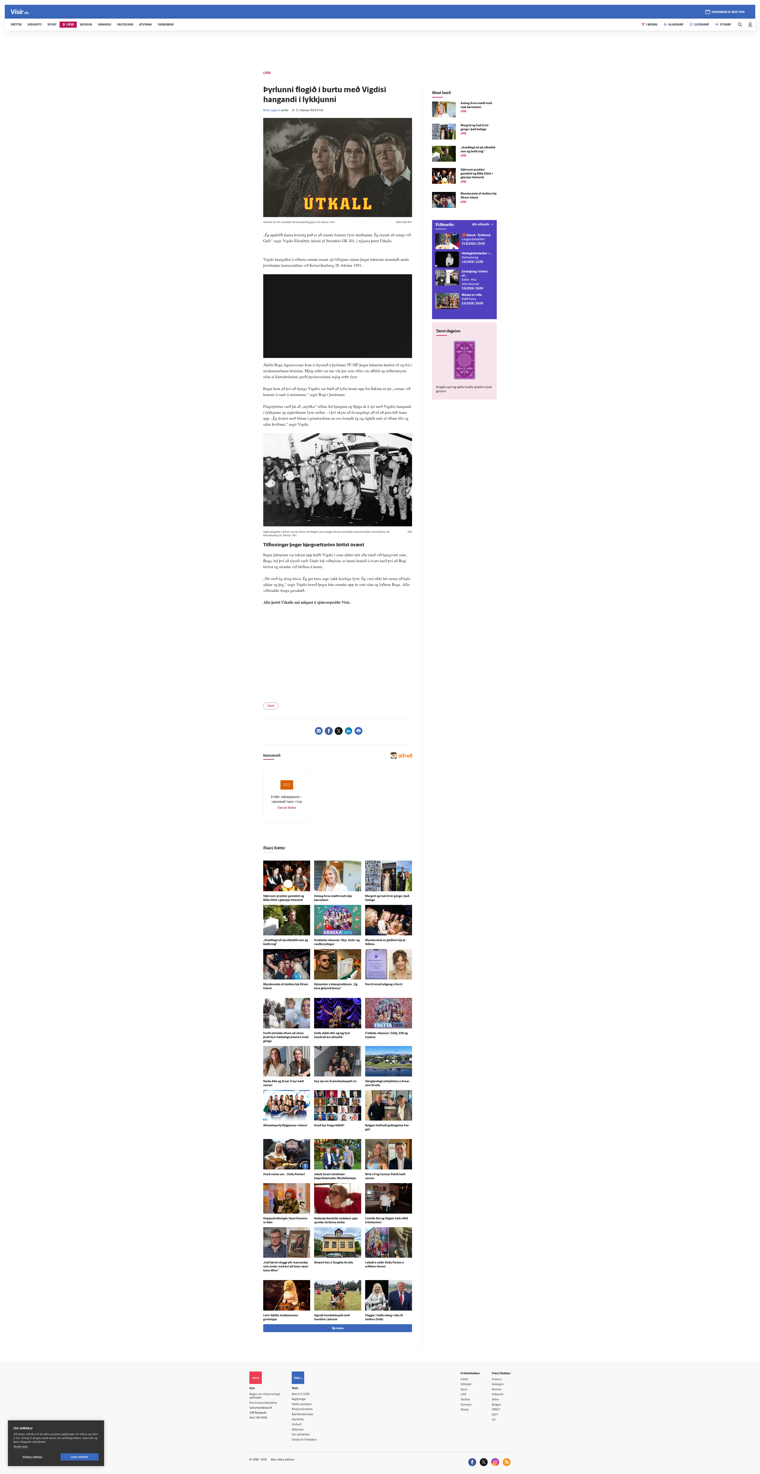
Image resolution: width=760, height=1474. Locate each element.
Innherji (497, 1379)
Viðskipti (466, 1384)
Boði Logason (271, 110)
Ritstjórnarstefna (302, 1409)
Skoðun (465, 1399)
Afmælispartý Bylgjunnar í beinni (285, 1125)
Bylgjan (496, 1404)
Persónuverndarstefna (263, 1403)
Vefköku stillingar (32, 1457)
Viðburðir (498, 1394)
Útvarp (465, 1409)
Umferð (296, 1424)
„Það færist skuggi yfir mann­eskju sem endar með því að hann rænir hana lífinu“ (285, 1266)
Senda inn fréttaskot (304, 1439)
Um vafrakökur (301, 1434)
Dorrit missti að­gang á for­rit (383, 984)
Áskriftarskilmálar (302, 1414)
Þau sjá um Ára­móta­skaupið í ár (335, 1081)
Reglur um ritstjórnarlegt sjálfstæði (264, 1396)
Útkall (271, 706)
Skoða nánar (20, 1446)
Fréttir (464, 1379)
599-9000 (261, 1417)
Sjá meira (337, 1328)
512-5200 (304, 1394)
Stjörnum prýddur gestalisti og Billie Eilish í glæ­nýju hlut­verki (477, 173)
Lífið (463, 1394)
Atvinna (496, 1389)
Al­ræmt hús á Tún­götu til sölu (333, 1262)
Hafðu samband (301, 1404)
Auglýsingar (299, 1399)
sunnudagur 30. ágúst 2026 (728, 12)
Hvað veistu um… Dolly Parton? (284, 1174)
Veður (495, 1399)
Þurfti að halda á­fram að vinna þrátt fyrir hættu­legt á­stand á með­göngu (286, 1037)
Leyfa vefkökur (79, 1457)
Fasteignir (498, 1384)
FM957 (496, 1409)
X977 (495, 1414)
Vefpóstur (298, 1429)
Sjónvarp (466, 1404)
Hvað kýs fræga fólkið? (329, 1125)
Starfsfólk (298, 1419)
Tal (493, 1419)
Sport (464, 1389)
